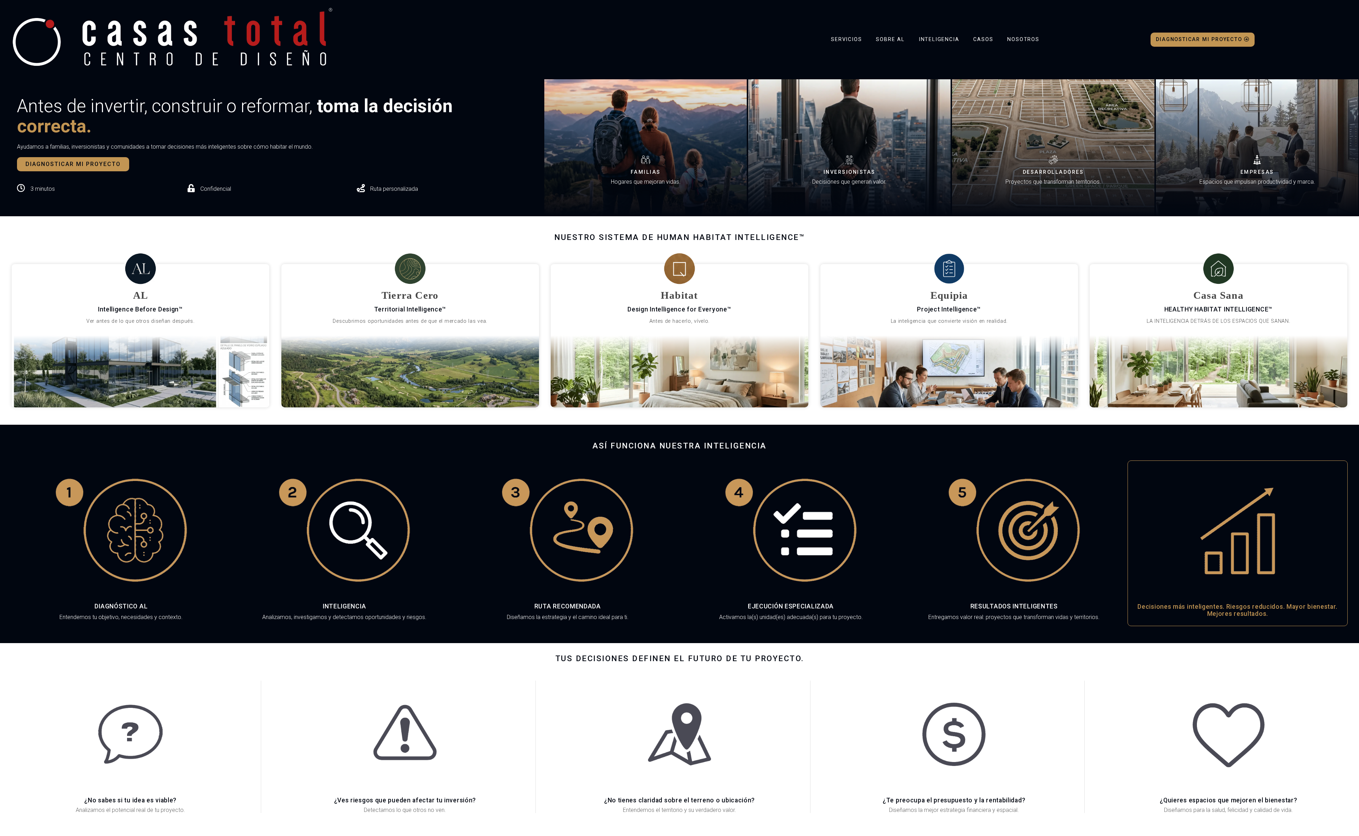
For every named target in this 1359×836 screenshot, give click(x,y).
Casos (983, 39)
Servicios (846, 39)
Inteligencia (939, 39)
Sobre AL (890, 39)
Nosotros (1023, 39)
